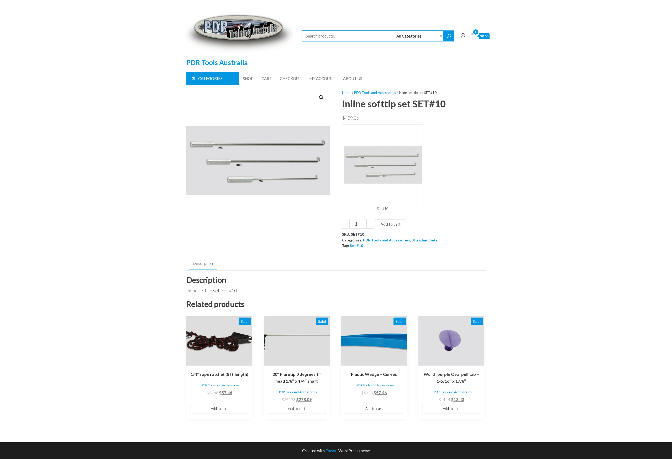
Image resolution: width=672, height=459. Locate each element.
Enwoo (332, 450)
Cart (266, 78)
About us (352, 78)
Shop (248, 78)
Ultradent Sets (425, 240)
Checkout (290, 78)
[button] (321, 97)
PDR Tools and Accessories (375, 93)
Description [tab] (203, 263)
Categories (210, 78)
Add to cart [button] (219, 408)
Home (346, 93)
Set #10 (356, 246)
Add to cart (391, 224)
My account (322, 78)
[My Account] (463, 35)
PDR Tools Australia (217, 62)
